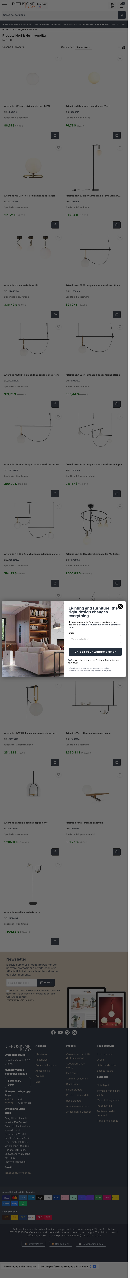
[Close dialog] (120, 606)
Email (71, 633)
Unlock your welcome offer (95, 651)
